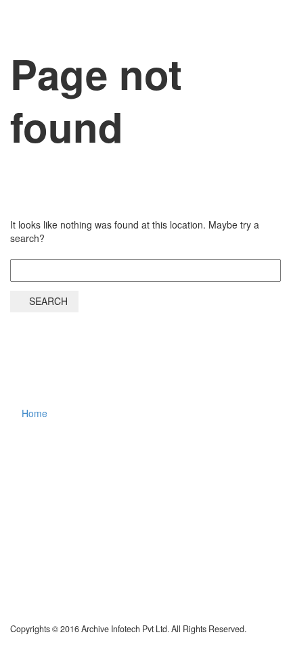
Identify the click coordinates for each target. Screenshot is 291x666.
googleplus (254, 458)
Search (48, 301)
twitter (134, 458)
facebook (174, 458)
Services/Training (119, 30)
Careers (202, 30)
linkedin (214, 458)
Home (39, 30)
